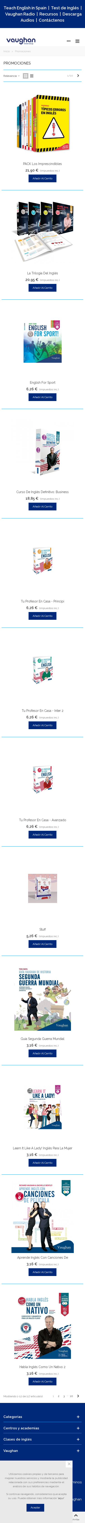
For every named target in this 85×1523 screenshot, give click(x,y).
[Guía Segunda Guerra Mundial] (42, 997)
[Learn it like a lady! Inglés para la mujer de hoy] (42, 1107)
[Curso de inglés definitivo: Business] (42, 450)
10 (71, 1396)
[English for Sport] (42, 341)
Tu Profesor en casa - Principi (42, 601)
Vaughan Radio (20, 14)
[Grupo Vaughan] (21, 41)
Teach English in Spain (25, 7)
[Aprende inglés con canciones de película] (42, 1216)
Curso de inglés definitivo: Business (42, 492)
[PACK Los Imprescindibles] (42, 122)
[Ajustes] (68, 41)
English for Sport (42, 382)
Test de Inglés (65, 7)
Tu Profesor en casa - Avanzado (42, 820)
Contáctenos (51, 20)
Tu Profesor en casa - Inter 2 (42, 711)
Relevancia (10, 75)
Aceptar (35, 1507)
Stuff (42, 929)
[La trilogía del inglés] (42, 232)
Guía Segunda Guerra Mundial (42, 1039)
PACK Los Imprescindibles (42, 164)
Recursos (48, 14)
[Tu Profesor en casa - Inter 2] (42, 669)
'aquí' (61, 1498)
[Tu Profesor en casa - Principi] (42, 560)
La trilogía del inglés (42, 273)
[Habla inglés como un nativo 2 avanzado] (42, 1325)
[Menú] (77, 41)
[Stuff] (42, 888)
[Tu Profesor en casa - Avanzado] (42, 779)
